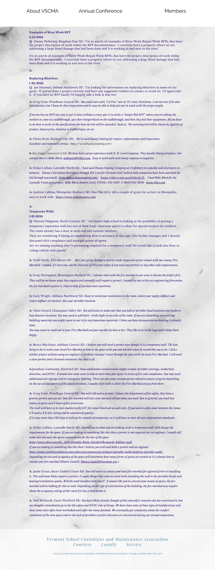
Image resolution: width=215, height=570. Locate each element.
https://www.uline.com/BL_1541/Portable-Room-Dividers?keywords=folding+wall (80, 442)
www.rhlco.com (155, 182)
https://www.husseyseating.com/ (91, 143)
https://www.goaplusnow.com (76, 197)
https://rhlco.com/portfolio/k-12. (123, 177)
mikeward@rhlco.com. (77, 158)
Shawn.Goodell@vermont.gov (99, 461)
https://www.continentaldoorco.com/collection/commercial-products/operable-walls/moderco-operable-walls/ (96, 452)
